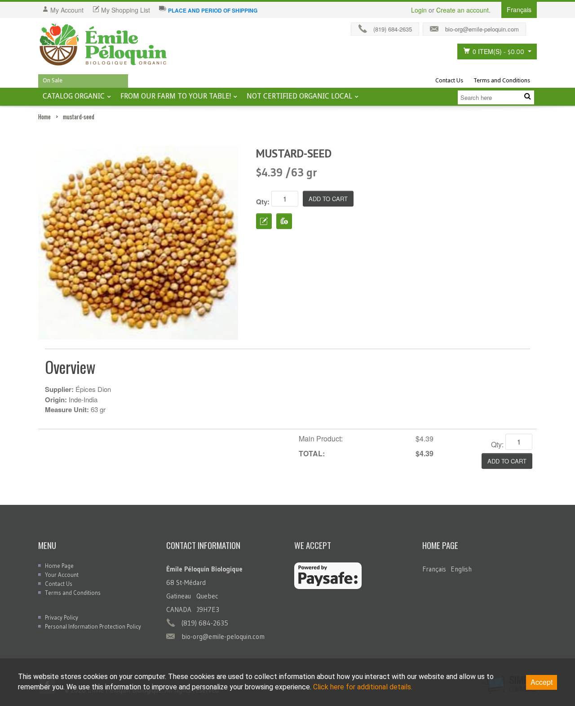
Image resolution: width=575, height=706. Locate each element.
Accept (542, 682)
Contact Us (449, 80)
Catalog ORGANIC (74, 96)
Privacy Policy (61, 617)
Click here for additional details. (362, 687)
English (461, 569)
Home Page (59, 565)
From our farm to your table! (175, 96)
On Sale (52, 80)
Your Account (62, 574)
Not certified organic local (299, 96)
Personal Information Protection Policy (93, 626)
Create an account (462, 9)
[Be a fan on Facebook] (534, 26)
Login (419, 9)
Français (434, 569)
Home (44, 116)
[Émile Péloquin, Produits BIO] (103, 44)
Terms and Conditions (501, 80)
